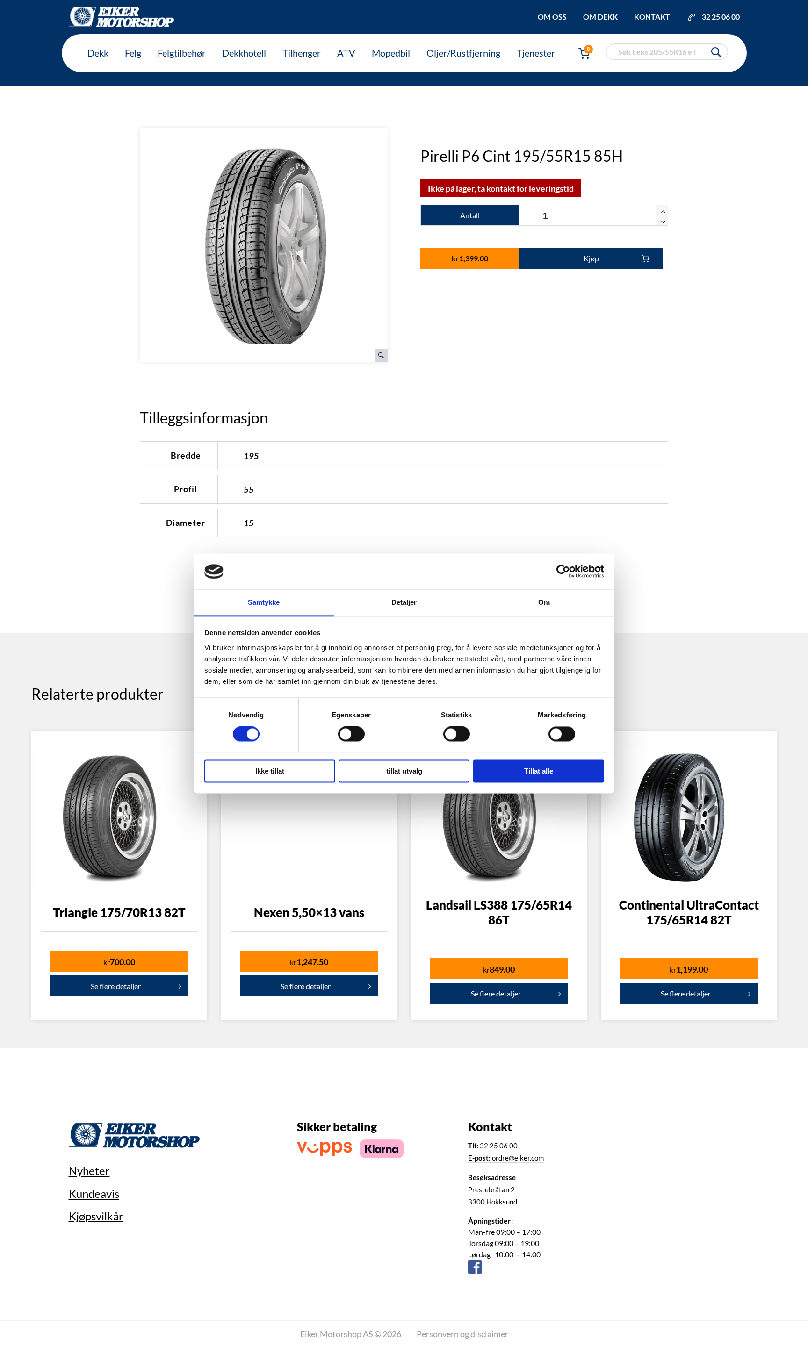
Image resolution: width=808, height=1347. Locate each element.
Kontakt (652, 16)
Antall (470, 215)
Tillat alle (538, 771)
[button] (662, 210)
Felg (133, 52)
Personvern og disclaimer (462, 1334)
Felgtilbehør (182, 52)
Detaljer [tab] (404, 602)
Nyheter (89, 1170)
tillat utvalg (404, 771)
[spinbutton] (593, 215)
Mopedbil (391, 52)
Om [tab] (544, 602)
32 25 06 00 (721, 16)
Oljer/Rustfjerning (463, 52)
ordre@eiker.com (506, 1158)
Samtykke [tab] (264, 602)
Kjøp (591, 258)
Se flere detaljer (116, 986)
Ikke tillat (269, 771)
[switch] (351, 734)
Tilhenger (301, 52)
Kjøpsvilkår (96, 1216)
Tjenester (536, 52)
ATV (346, 52)
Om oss (552, 16)
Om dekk (600, 16)
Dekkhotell (244, 52)
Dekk (97, 52)
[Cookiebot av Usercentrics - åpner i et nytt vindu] (563, 572)
